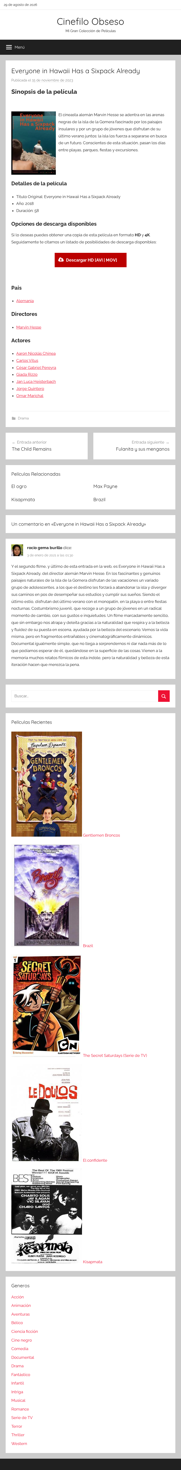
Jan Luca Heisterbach (36, 381)
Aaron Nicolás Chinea (36, 353)
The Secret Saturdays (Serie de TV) (115, 1055)
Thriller (18, 1434)
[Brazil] (47, 945)
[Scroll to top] (172, 1461)
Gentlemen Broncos (101, 835)
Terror (16, 1426)
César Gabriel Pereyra (36, 367)
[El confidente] (47, 1160)
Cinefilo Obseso (90, 21)
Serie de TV (22, 1417)
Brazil (99, 499)
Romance (20, 1409)
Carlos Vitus (27, 360)
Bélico (17, 1322)
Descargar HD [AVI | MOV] (91, 260)
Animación (21, 1305)
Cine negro (21, 1340)
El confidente (95, 1160)
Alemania (25, 300)
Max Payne (105, 486)
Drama (23, 418)
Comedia (19, 1348)
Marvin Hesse (28, 327)
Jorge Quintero (30, 388)
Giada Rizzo (26, 374)
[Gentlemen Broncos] (47, 835)
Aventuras (20, 1314)
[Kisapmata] (47, 1261)
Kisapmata (23, 499)
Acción (17, 1297)
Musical (18, 1400)
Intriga (17, 1392)
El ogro (19, 486)
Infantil (17, 1383)
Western (19, 1443)
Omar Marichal (29, 395)
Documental (22, 1357)
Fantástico (20, 1374)
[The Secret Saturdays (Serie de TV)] (47, 1055)
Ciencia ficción (24, 1331)
